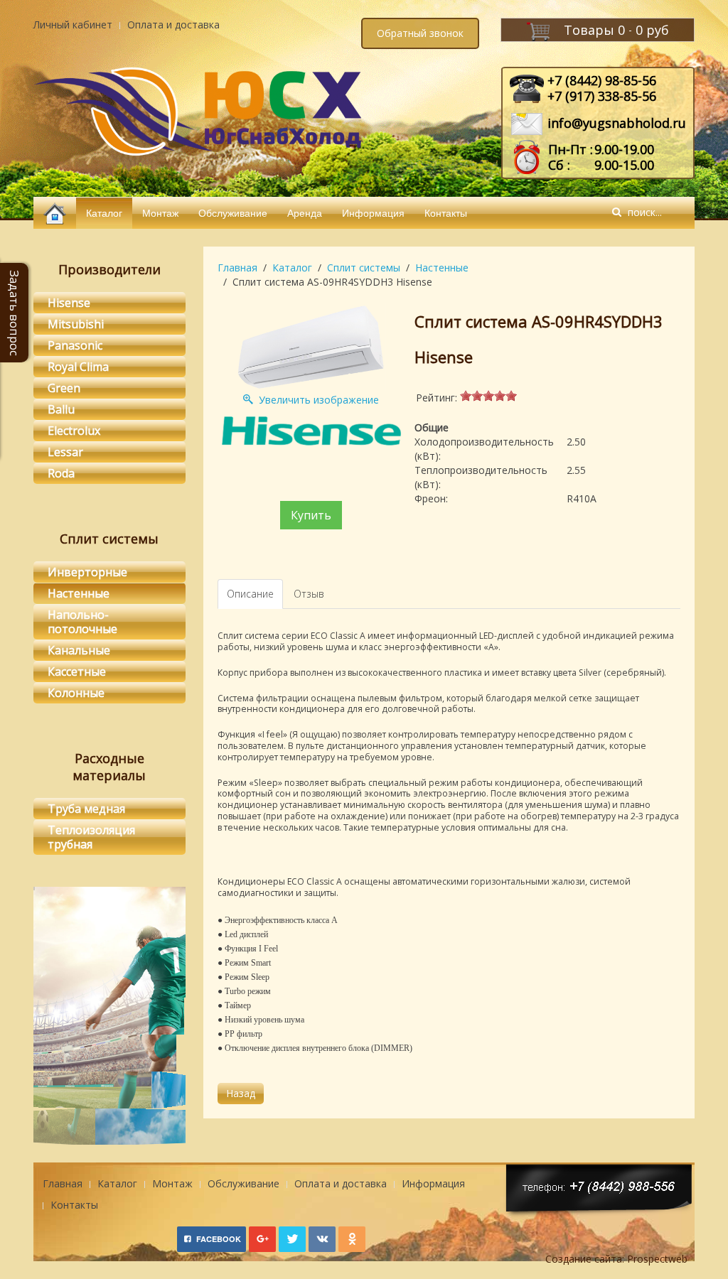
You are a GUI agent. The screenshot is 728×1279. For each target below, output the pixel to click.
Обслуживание (232, 212)
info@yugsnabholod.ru (616, 122)
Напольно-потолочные (82, 622)
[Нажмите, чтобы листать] (109, 1096)
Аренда (304, 212)
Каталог (104, 212)
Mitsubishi (76, 324)
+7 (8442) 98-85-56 (601, 80)
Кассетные (77, 671)
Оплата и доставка (173, 24)
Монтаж (160, 212)
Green (64, 388)
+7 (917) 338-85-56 (601, 95)
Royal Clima (78, 366)
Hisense (69, 303)
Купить (311, 515)
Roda (61, 473)
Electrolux (74, 430)
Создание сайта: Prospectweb (616, 1258)
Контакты (445, 212)
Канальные (79, 650)
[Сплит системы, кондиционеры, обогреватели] (54, 213)
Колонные (76, 693)
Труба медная (86, 808)
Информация (373, 212)
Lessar (65, 452)
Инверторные (87, 572)
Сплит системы (363, 267)
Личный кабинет (72, 24)
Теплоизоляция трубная (91, 837)
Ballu (61, 409)
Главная (237, 267)
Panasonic (75, 345)
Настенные (442, 267)
